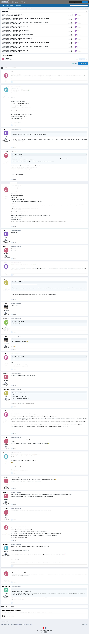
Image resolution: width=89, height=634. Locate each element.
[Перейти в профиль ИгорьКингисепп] (6, 590)
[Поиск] (87, 5)
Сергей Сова (6, 279)
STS (11, 59)
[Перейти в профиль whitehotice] (6, 322)
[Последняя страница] (8, 68)
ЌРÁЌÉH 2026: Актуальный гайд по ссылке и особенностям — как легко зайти (15, 26)
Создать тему (74, 63)
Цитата (14, 125)
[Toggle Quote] (12, 154)
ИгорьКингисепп (6, 586)
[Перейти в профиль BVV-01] (6, 133)
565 (6, 95)
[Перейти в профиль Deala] (6, 307)
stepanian (78, 14)
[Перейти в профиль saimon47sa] (6, 189)
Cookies (51, 630)
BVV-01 (6, 129)
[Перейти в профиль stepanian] (76, 15)
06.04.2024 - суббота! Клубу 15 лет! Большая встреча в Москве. (13, 14)
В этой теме (83, 5)
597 (6, 255)
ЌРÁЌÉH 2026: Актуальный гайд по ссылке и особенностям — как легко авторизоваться (17, 38)
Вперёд (6, 606)
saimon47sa (5, 186)
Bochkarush (5, 86)
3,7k (6, 312)
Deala (6, 303)
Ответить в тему (83, 63)
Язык (37, 630)
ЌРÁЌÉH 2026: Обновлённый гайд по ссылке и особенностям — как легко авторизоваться (17, 34)
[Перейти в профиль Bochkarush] (6, 89)
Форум (3, 5)
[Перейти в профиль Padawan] (6, 357)
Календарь (12, 5)
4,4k (6, 327)
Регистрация (85, 2)
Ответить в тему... (10, 616)
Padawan (6, 353)
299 (6, 595)
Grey (8, 58)
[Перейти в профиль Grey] (3, 59)
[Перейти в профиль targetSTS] (6, 155)
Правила (7, 5)
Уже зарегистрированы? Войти (75, 2)
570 (6, 138)
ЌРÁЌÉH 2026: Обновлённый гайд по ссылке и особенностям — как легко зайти (15, 30)
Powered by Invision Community (44, 632)
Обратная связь (18, 5)
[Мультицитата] (12, 82)
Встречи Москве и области (16, 15)
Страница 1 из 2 (13, 606)
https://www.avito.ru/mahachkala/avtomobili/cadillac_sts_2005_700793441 (24, 284)
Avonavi (5, 15)
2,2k (6, 160)
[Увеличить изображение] (27, 341)
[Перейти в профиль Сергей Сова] (6, 282)
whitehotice (5, 318)
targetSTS (6, 151)
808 (6, 398)
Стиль (41, 630)
